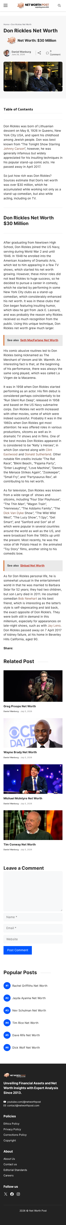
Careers (9, 1175)
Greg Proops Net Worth (20, 706)
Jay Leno (54, 625)
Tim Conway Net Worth (20, 844)
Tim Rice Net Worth (25, 1023)
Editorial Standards (15, 1170)
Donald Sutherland (38, 454)
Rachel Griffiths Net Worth (29, 985)
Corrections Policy (15, 1134)
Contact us (10, 1164)
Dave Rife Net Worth (26, 1035)
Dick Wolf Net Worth (26, 1047)
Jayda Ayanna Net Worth (29, 998)
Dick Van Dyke (14, 513)
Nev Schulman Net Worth (29, 1010)
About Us (9, 1158)
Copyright (10, 1140)
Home (6, 24)
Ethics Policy (11, 1123)
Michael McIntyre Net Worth (23, 798)
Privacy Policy (12, 1129)
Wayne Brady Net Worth (20, 752)
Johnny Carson (14, 148)
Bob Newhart (27, 598)
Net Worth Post (38, 1210)
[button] (59, 5)
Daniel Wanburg (21, 51)
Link (48, 51)
